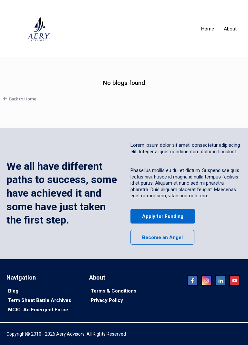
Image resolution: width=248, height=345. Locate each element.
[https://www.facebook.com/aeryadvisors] (192, 280)
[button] (124, 99)
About (230, 29)
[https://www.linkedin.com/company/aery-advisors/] (220, 280)
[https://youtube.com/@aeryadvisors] (234, 280)
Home (207, 29)
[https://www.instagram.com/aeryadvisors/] (206, 280)
